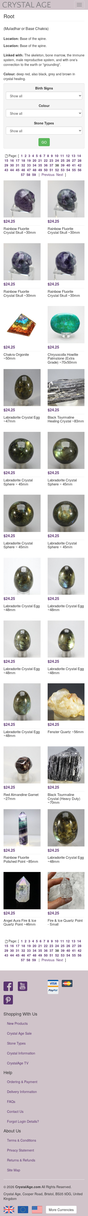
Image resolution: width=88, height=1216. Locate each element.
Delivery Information (22, 1091)
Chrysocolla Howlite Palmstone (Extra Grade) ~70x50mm (63, 358)
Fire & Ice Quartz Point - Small (65, 922)
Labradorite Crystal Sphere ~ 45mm (18, 481)
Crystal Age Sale (19, 1033)
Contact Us (15, 1111)
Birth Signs (44, 88)
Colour (44, 105)
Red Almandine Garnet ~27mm (21, 796)
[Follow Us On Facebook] (8, 986)
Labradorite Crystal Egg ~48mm (22, 607)
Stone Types (44, 123)
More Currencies (61, 1209)
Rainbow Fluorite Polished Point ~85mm (21, 859)
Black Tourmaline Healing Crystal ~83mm (66, 419)
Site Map (13, 1170)
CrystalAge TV (17, 1063)
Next (59, 174)
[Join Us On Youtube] (22, 986)
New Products (17, 1023)
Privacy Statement (20, 1150)
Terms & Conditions (21, 1140)
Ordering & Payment (22, 1081)
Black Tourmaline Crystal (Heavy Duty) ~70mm (64, 798)
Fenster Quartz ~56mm (66, 731)
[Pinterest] (8, 1000)
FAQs (11, 1101)
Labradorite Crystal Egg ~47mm (22, 419)
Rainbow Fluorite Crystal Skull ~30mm (20, 230)
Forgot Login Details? (23, 1121)
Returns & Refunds (21, 1160)
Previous (48, 174)
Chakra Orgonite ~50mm (16, 356)
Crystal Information (21, 1053)
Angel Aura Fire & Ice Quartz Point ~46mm (20, 922)
